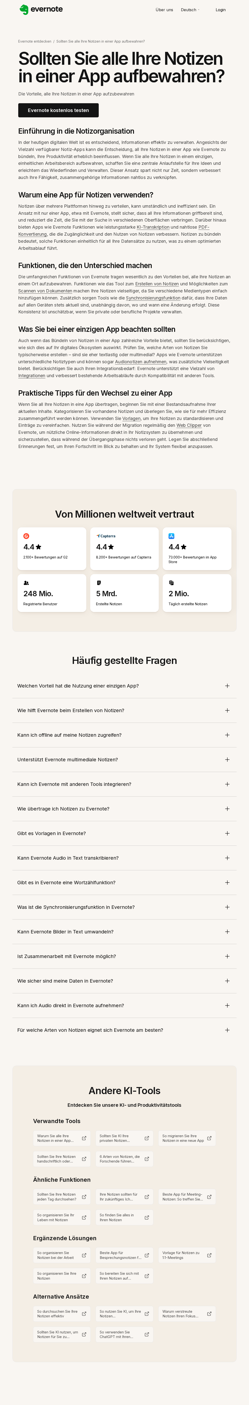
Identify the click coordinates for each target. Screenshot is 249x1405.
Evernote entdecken (34, 41)
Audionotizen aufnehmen (140, 361)
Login (221, 9)
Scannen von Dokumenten (45, 290)
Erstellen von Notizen (157, 283)
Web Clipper (189, 425)
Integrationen (31, 375)
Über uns (164, 9)
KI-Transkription (153, 227)
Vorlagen (131, 418)
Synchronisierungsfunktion (153, 297)
